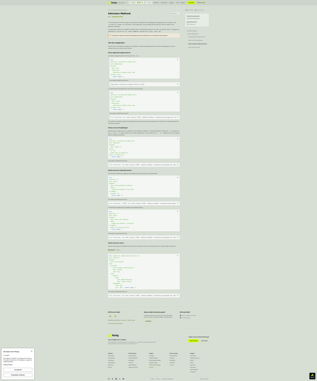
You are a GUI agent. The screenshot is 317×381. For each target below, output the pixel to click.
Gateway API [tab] (111, 250)
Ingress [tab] (118, 250)
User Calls (192, 365)
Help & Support (194, 369)
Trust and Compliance (167, 379)
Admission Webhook (192, 31)
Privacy (158, 379)
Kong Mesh (131, 360)
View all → (151, 367)
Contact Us (193, 372)
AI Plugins (151, 355)
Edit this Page (131, 320)
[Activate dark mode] (208, 3)
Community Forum (194, 358)
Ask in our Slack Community (189, 315)
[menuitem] (156, 2)
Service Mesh (111, 362)
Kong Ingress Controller (117, 10)
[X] (120, 379)
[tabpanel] (144, 276)
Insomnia (131, 362)
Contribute (148, 321)
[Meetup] (112, 379)
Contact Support (186, 317)
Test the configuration (116, 43)
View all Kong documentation (115, 323)
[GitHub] (109, 379)
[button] (178, 59)
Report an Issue (122, 320)
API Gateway (111, 358)
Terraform (172, 362)
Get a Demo (191, 2)
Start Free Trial (201, 2)
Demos (192, 362)
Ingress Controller (133, 367)
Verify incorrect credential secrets (120, 170)
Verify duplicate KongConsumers (119, 53)
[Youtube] (123, 379)
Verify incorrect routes (116, 243)
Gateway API (192, 24)
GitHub (192, 360)
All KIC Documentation (194, 18)
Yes (110, 316)
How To (125, 10)
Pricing (110, 367)
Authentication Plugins (155, 360)
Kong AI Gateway (133, 358)
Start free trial (193, 340)
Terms (152, 379)
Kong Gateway (132, 355)
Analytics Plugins (153, 358)
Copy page (174, 13)
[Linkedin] (116, 379)
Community (193, 355)
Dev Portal (110, 365)
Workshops (193, 367)
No (115, 316)
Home (109, 10)
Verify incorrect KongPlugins (118, 128)
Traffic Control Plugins (155, 365)
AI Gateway (111, 360)
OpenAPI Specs (132, 365)
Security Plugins (153, 362)
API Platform (111, 355)
